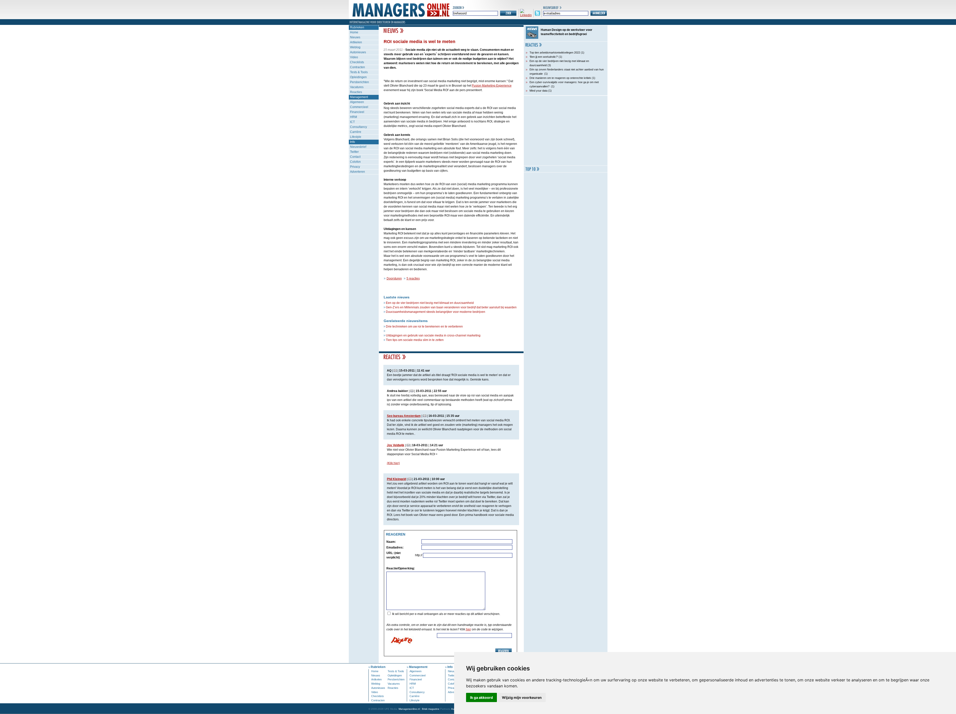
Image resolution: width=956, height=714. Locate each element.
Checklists (357, 62)
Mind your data (538, 90)
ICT (352, 122)
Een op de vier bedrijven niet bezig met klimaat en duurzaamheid (430, 303)
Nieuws (355, 37)
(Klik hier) (393, 463)
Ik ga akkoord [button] (481, 697)
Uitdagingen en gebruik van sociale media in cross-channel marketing (433, 335)
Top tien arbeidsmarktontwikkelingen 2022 (555, 52)
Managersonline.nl (409, 709)
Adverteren (357, 171)
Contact (355, 157)
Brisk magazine (430, 709)
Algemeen (357, 102)
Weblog (355, 47)
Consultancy (358, 127)
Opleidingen (358, 77)
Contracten (357, 67)
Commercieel (359, 107)
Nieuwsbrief (358, 147)
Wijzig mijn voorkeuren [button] (522, 697)
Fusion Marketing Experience (492, 85)
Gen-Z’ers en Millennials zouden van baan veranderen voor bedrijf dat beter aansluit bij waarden (451, 307)
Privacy (355, 166)
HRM (353, 117)
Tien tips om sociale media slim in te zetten (415, 340)
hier (468, 629)
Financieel (357, 112)
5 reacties (413, 278)
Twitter (354, 152)
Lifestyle (355, 137)
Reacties (356, 92)
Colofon (355, 162)
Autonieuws (358, 52)
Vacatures (356, 87)
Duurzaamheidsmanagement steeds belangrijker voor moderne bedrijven (435, 312)
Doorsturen (394, 278)
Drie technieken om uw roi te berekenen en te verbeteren (424, 326)
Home (354, 32)
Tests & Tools (359, 72)
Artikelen (356, 42)
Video (354, 57)
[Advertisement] (565, 130)
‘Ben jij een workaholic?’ (544, 56)
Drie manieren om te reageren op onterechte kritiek (560, 77)
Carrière (355, 132)
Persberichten (359, 82)
